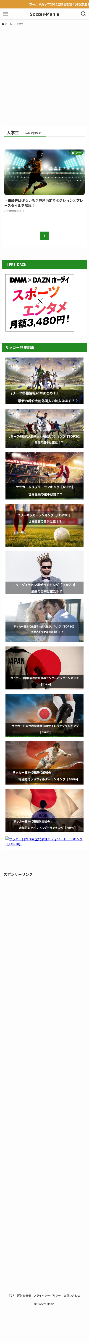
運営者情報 (24, 1295)
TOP (11, 1295)
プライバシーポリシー (47, 1295)
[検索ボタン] (83, 13)
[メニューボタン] (5, 13)
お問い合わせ (72, 1295)
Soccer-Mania (44, 14)
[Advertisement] (44, 75)
